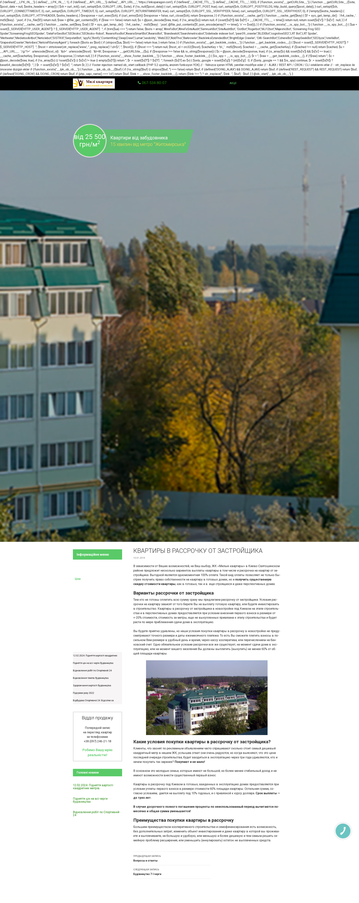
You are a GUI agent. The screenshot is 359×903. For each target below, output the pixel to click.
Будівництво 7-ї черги (147, 872)
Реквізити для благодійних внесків (96, 563)
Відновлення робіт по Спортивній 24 (92, 670)
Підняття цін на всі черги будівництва (93, 663)
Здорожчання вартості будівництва (92, 685)
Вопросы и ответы (147, 858)
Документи (82, 609)
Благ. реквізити (252, 83)
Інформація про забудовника (93, 601)
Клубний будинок (85, 571)
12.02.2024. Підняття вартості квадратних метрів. (93, 786)
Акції (233, 83)
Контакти (277, 83)
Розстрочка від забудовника (92, 586)
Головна (191, 83)
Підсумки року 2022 (83, 693)
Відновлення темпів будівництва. (91, 678)
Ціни (224, 83)
